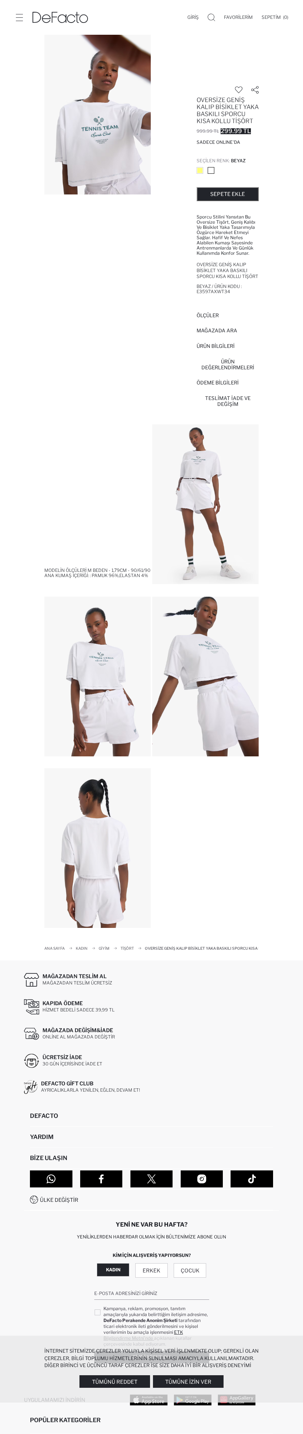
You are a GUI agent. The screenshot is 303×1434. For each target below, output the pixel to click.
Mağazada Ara (217, 330)
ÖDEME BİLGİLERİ (218, 383)
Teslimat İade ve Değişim (228, 401)
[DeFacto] (60, 17)
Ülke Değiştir (59, 1200)
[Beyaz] (211, 170)
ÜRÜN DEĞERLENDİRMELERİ (227, 364)
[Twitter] (151, 1178)
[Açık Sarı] (200, 170)
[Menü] (19, 17)
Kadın (113, 1269)
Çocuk (190, 1270)
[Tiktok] (252, 1178)
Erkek (151, 1270)
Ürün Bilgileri (216, 346)
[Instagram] (202, 1178)
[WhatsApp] (51, 1178)
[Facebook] (101, 1178)
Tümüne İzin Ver (188, 1382)
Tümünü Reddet (114, 1382)
